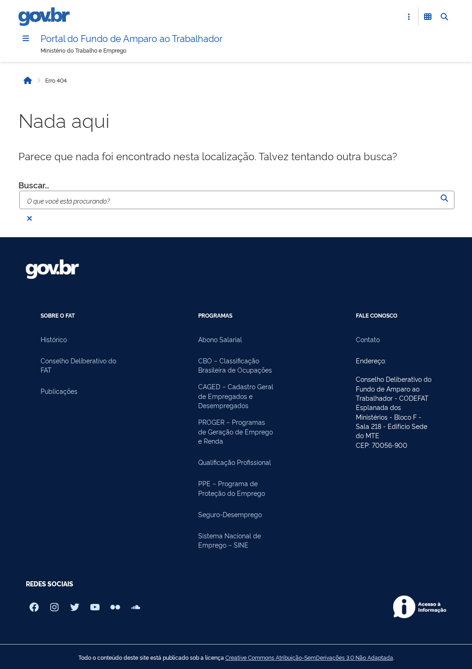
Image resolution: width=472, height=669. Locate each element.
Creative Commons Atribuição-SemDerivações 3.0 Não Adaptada (309, 657)
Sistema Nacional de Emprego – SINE (229, 540)
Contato (368, 339)
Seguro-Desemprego (230, 514)
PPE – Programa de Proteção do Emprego (231, 488)
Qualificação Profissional (234, 462)
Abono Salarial (220, 339)
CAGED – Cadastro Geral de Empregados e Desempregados (235, 396)
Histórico (54, 339)
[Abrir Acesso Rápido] (408, 16)
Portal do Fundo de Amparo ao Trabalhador (132, 37)
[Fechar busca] (29, 218)
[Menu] (25, 38)
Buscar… (33, 184)
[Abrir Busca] (444, 16)
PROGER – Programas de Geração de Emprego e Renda (235, 431)
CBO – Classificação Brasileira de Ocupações (235, 365)
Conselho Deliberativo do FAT (78, 365)
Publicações (59, 390)
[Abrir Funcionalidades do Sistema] (427, 16)
